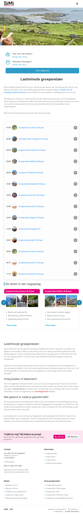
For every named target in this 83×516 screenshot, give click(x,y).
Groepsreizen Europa (53, 485)
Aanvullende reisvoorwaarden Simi (16, 472)
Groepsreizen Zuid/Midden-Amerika (59, 498)
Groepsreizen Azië (52, 491)
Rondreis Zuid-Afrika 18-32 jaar (31, 274)
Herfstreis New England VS (29, 229)
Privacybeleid (72, 509)
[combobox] (22, 56)
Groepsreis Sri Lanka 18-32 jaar (31, 127)
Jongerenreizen (51, 453)
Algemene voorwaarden (57, 509)
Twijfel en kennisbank (54, 463)
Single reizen (50, 457)
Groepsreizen (51, 460)
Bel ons (61, 437)
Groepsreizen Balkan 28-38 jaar (31, 161)
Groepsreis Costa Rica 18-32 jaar (31, 195)
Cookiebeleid (58, 511)
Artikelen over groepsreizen (16, 491)
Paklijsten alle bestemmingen (16, 498)
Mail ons (74, 437)
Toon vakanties (42, 70)
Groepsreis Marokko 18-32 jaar (31, 206)
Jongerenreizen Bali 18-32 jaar (30, 240)
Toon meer (11, 325)
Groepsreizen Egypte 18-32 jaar (31, 217)
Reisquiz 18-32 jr (12, 485)
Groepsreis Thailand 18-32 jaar (30, 172)
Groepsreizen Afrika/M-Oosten (57, 495)
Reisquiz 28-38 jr (12, 488)
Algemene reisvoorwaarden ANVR (16, 470)
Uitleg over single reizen (15, 495)
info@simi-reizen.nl (11, 455)
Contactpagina (9, 462)
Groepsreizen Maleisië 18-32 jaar (31, 184)
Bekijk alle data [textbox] (19, 64)
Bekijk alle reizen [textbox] (20, 57)
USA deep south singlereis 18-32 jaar (33, 139)
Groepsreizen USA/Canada (55, 488)
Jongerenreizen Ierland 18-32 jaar (32, 150)
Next (79, 302)
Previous (3, 302)
